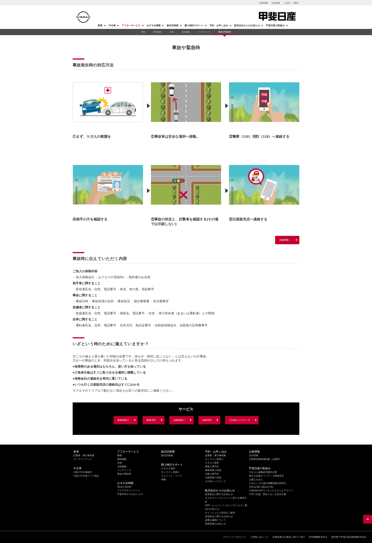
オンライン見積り (170, 472)
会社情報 (275, 3)
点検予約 (207, 420)
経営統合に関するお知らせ (219, 494)
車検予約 (151, 420)
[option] (108, 108)
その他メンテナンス (239, 420)
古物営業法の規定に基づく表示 (288, 537)
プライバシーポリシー (234, 537)
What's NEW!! (124, 487)
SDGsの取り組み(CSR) (261, 487)
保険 (163, 479)
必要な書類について (215, 520)
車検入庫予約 (212, 466)
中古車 (112, 25)
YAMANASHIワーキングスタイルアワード (271, 490)
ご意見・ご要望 (290, 3)
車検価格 (157, 32)
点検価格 (185, 32)
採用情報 (263, 3)
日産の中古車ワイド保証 (86, 475)
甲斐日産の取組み (275, 25)
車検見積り (123, 420)
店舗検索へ (285, 240)
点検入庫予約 (212, 474)
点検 (171, 32)
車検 (143, 32)
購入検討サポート (194, 25)
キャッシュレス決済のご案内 (220, 512)
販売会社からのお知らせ (247, 25)
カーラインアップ (82, 459)
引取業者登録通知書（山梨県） (265, 459)
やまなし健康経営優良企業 (263, 472)
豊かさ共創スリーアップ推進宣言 (266, 475)
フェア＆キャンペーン (128, 490)
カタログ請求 (168, 468)
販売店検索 (172, 25)
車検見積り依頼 (213, 470)
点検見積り (179, 420)
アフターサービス (131, 25)
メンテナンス (204, 32)
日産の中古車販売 (82, 472)
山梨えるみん (256, 479)
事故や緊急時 (224, 32)
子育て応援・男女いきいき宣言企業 (267, 494)
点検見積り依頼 (213, 477)
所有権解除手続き (318, 537)
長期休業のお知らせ (215, 523)
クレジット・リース (171, 475)
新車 (100, 25)
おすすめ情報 (154, 25)
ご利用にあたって (259, 537)
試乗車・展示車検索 (83, 455)
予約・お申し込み (218, 25)
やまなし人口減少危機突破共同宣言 (267, 483)
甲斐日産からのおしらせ (130, 494)
